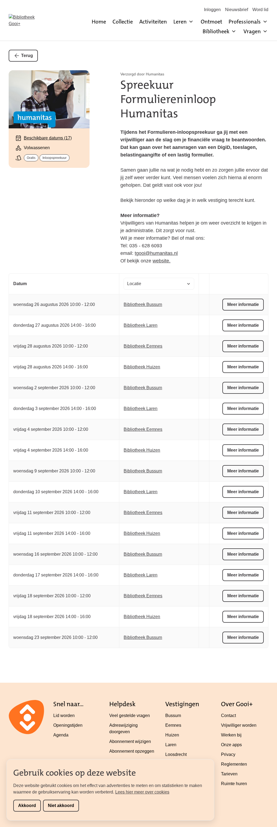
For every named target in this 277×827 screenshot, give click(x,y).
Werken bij (231, 735)
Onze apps (231, 744)
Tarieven (229, 774)
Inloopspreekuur (54, 158)
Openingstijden (68, 725)
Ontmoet (211, 21)
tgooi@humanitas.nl (156, 253)
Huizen (172, 735)
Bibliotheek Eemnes (143, 346)
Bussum (173, 715)
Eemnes (173, 725)
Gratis (31, 158)
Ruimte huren (234, 783)
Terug (27, 55)
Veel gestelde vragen (129, 715)
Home (99, 21)
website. (161, 261)
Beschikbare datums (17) (48, 138)
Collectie (123, 21)
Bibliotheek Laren (140, 325)
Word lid (260, 9)
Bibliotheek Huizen (142, 367)
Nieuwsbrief (236, 9)
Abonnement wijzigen (130, 741)
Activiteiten (153, 21)
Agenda (60, 735)
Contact (228, 715)
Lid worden (64, 715)
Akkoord (27, 805)
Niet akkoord (61, 805)
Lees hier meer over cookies (142, 792)
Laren (170, 744)
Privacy (228, 754)
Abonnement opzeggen (131, 751)
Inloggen (212, 9)
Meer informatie (243, 304)
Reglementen (234, 764)
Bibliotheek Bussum (143, 304)
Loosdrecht (176, 754)
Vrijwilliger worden (238, 725)
